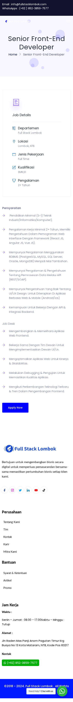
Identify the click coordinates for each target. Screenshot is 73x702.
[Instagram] (12, 489)
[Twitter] (20, 489)
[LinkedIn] (28, 489)
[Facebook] (4, 489)
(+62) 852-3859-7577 (22, 663)
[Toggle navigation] (68, 21)
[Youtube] (35, 489)
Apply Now (15, 407)
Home (12, 54)
